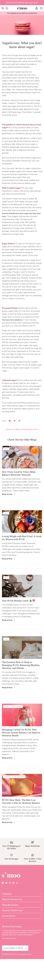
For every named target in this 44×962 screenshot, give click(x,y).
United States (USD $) (13, 948)
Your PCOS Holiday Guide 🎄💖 (18, 600)
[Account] (36, 8)
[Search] (8, 8)
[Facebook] (3, 883)
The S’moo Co (12, 954)
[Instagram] (10, 883)
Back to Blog (21, 429)
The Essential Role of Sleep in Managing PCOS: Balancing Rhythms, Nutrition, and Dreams (21, 665)
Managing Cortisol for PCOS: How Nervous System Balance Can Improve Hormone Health (21, 732)
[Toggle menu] (2, 8)
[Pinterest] (13, 883)
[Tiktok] (17, 883)
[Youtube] (6, 883)
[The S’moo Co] (22, 8)
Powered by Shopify (25, 954)
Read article (7, 494)
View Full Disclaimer (9, 938)
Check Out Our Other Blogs (22, 439)
